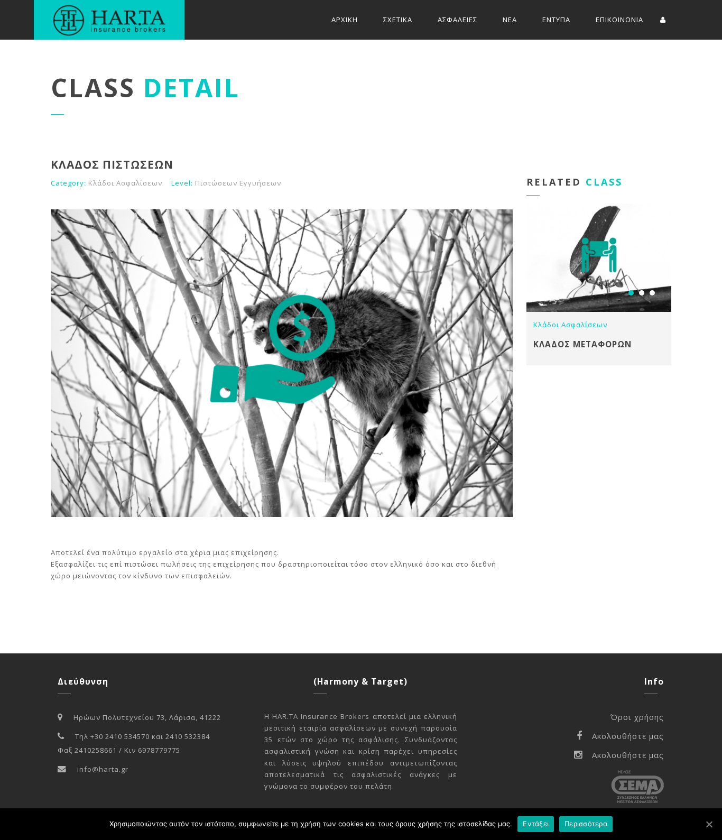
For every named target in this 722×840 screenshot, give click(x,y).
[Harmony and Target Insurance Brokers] (109, 20)
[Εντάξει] (709, 824)
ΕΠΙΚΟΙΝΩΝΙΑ (619, 19)
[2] (641, 293)
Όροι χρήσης (637, 717)
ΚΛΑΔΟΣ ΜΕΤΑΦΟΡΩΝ (582, 344)
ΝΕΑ (510, 19)
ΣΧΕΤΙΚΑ (397, 19)
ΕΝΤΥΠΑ (556, 19)
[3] (652, 293)
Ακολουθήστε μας (628, 736)
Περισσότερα (585, 823)
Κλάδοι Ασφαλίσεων (125, 183)
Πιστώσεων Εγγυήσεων (238, 183)
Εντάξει (536, 823)
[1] (631, 293)
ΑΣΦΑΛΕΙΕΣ (457, 19)
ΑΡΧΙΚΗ (344, 19)
